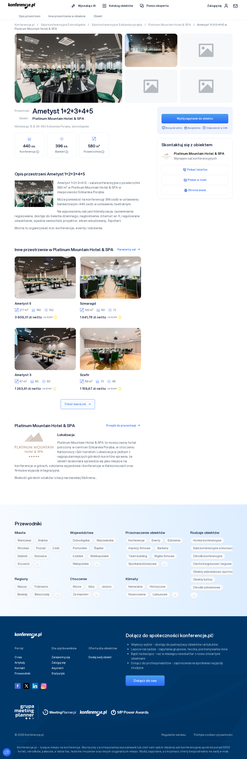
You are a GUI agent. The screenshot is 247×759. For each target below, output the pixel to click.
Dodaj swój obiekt (100, 657)
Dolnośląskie (81, 540)
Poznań (41, 548)
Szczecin (24, 564)
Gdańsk (22, 556)
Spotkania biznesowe (142, 564)
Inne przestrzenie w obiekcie (66, 16)
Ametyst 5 (23, 303)
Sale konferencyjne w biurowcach (214, 548)
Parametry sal (126, 249)
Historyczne (157, 587)
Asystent (57, 668)
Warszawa (24, 540)
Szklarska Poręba (58, 126)
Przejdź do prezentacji (121, 425)
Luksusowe (160, 594)
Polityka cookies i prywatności (213, 735)
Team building (138, 556)
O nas (18, 657)
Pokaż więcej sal (75, 404)
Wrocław (23, 548)
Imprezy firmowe (139, 548)
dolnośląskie (80, 126)
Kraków (43, 540)
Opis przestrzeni (29, 16)
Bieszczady (42, 594)
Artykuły (20, 663)
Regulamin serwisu (174, 735)
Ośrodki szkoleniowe (206, 587)
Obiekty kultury (202, 579)
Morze (77, 587)
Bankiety (162, 548)
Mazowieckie (105, 540)
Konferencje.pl (25, 25)
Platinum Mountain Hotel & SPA (170, 25)
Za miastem (80, 594)
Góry (91, 587)
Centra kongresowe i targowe (212, 564)
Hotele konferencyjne (207, 540)
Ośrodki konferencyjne (207, 556)
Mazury (22, 587)
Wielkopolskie (99, 556)
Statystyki (58, 673)
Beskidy (23, 594)
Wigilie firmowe (164, 556)
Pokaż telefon (197, 169)
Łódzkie (78, 556)
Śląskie (98, 548)
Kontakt (20, 668)
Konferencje (137, 540)
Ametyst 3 (23, 375)
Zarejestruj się (61, 657)
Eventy (156, 540)
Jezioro (107, 587)
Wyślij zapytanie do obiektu (195, 119)
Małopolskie (81, 564)
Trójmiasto (41, 587)
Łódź (56, 548)
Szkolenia (173, 540)
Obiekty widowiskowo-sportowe (214, 572)
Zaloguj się (59, 663)
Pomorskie (80, 548)
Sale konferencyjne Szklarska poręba (117, 25)
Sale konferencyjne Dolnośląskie (63, 25)
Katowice (41, 556)
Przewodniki (22, 673)
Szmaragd (88, 303)
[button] (117, 6)
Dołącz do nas (145, 680)
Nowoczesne (137, 594)
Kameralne (136, 587)
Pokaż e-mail (197, 180)
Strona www (197, 190)
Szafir (84, 375)
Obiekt (98, 16)
